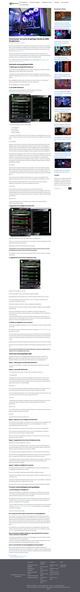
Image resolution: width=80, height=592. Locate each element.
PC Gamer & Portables (34, 2)
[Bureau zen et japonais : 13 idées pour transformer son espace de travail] (63, 118)
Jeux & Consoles (64, 2)
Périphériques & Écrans (47, 2)
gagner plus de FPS (19, 50)
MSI (40, 80)
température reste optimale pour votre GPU (23, 506)
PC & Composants (23, 2)
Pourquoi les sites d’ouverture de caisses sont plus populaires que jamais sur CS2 (61, 43)
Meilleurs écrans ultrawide (33, 575)
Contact (51, 585)
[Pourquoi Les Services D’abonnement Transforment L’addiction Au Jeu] (63, 102)
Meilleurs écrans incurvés (33, 577)
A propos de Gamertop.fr (59, 585)
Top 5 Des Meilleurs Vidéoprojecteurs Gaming (18, 556)
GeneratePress (18, 576)
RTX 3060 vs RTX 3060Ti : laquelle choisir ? (17, 557)
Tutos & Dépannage (23, 4)
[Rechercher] (70, 188)
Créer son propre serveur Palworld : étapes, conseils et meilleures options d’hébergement (62, 76)
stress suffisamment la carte (45, 329)
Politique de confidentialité (32, 585)
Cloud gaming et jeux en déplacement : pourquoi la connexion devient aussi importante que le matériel (63, 155)
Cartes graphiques (13, 555)
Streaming (56, 2)
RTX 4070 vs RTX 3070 (54, 572)
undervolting (11, 530)
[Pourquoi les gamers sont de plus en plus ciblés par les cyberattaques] (63, 164)
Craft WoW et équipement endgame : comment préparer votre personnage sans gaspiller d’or (62, 93)
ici (57, 185)
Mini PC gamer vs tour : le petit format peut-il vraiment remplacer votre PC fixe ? (62, 139)
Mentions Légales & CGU (43, 585)
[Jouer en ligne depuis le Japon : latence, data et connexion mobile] (63, 51)
